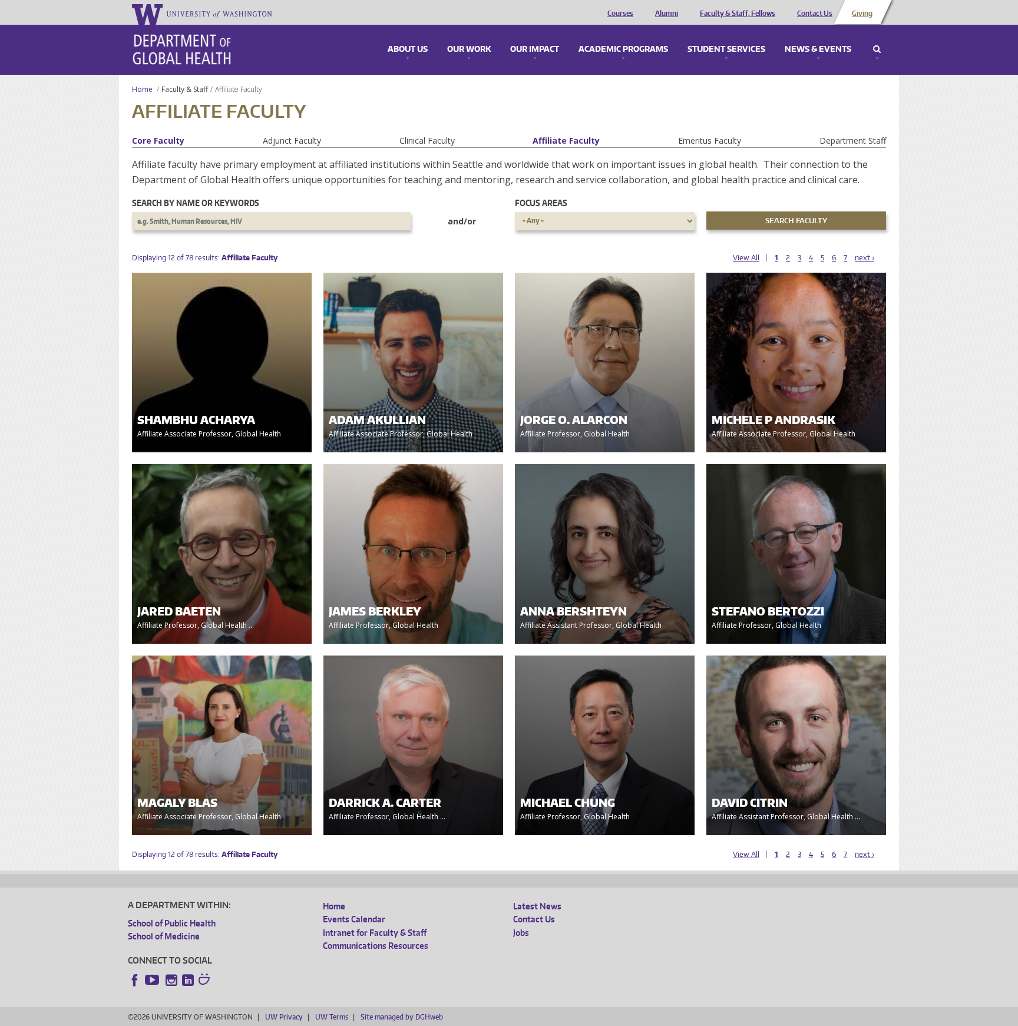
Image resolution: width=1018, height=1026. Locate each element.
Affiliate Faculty (566, 140)
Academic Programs (623, 49)
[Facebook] (135, 980)
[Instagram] (171, 980)
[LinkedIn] (188, 980)
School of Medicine (164, 936)
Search (877, 49)
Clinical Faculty (427, 140)
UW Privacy (284, 1016)
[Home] (182, 49)
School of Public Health (172, 923)
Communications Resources (375, 946)
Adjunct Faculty (292, 140)
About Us (408, 49)
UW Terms (331, 1016)
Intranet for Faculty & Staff (375, 933)
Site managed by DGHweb (402, 1016)
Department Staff (852, 140)
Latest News (537, 906)
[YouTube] (153, 980)
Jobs (521, 933)
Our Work (469, 49)
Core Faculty (158, 140)
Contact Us (814, 13)
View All (746, 257)
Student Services (726, 49)
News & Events (818, 49)
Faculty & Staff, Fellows (737, 13)
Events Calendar (354, 919)
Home (142, 89)
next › (864, 257)
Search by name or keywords (195, 203)
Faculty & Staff (184, 89)
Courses (620, 13)
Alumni (666, 13)
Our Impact (534, 49)
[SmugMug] (206, 981)
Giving (862, 13)
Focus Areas (541, 203)
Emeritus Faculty (709, 140)
